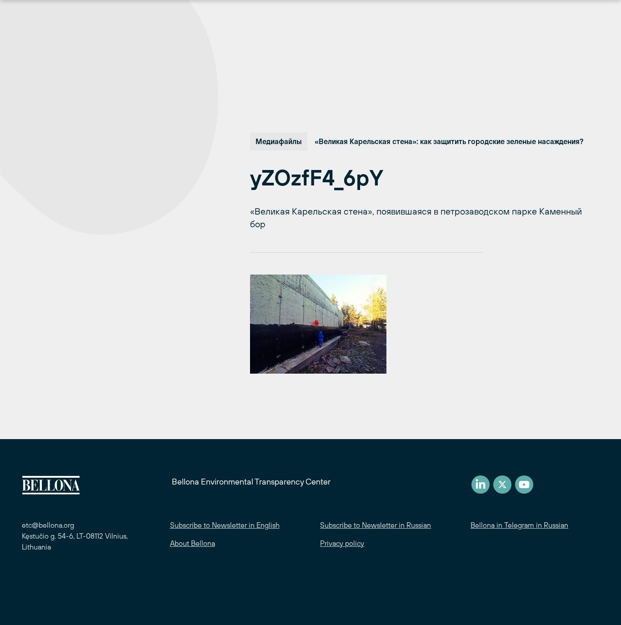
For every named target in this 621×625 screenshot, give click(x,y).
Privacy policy (342, 543)
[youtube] (524, 484)
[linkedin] (480, 484)
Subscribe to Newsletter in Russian (375, 525)
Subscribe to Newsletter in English (225, 525)
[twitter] (502, 484)
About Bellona (192, 543)
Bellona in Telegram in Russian (519, 525)
